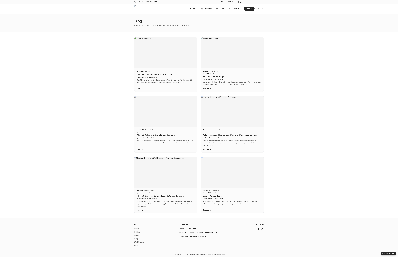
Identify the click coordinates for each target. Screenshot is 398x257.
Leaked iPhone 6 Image (213, 76)
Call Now (249, 9)
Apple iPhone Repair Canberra (147, 77)
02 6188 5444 (226, 2)
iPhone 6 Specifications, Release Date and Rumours (160, 196)
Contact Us (237, 9)
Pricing (200, 9)
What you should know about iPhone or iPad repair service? (230, 135)
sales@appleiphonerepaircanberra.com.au (249, 2)
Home (192, 9)
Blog (216, 9)
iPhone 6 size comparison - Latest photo (155, 74)
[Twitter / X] (263, 9)
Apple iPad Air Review (213, 196)
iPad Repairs (225, 9)
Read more (140, 88)
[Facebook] (258, 9)
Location (208, 9)
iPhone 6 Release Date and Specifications (156, 135)
